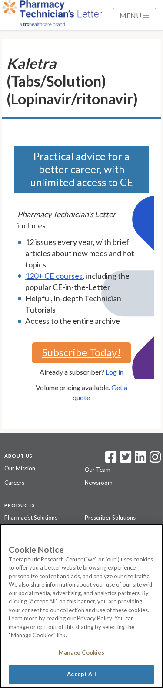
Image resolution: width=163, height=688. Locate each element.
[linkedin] (140, 459)
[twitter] (124, 459)
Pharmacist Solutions (30, 517)
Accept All (81, 674)
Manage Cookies (82, 652)
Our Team (97, 469)
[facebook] (110, 459)
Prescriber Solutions (110, 517)
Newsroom (99, 482)
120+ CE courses (54, 275)
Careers (14, 482)
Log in (114, 372)
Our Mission (19, 468)
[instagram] (155, 459)
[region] (81, 606)
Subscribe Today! (81, 352)
